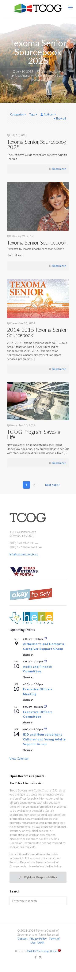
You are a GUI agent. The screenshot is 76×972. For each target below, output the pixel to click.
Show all (61, 118)
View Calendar (19, 758)
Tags (32, 114)
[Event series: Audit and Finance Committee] (45, 661)
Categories (17, 114)
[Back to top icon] (67, 963)
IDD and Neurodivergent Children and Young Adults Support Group (44, 739)
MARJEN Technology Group (42, 951)
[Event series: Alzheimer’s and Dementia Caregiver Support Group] (45, 638)
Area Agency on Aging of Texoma (35, 75)
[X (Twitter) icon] (40, 957)
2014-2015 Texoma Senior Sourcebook (37, 332)
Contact (22, 938)
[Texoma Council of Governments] (38, 8)
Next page (51, 485)
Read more (59, 169)
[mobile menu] (70, 7)
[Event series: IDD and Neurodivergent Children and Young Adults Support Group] (45, 729)
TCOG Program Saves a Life (33, 434)
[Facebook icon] (35, 957)
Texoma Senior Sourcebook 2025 (36, 144)
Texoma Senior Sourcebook (36, 248)
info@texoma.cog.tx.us (24, 554)
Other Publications (52, 71)
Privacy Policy (38, 938)
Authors (49, 114)
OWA (41, 942)
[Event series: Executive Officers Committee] (45, 706)
